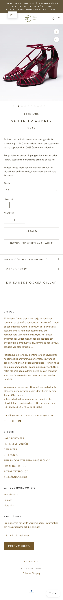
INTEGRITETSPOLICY (16, 471)
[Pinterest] (19, 421)
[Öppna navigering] (4, 18)
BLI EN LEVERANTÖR (16, 444)
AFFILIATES (10, 449)
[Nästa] (50, 106)
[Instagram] (12, 421)
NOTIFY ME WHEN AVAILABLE (31, 243)
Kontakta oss (11, 494)
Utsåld (31, 231)
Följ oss (8, 500)
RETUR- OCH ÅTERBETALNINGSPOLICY (27, 460)
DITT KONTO (11, 455)
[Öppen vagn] (59, 18)
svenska (30, 562)
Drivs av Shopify (31, 573)
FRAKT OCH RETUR (15, 466)
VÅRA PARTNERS (14, 438)
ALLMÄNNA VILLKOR (16, 477)
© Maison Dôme (31, 569)
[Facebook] (5, 421)
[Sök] (53, 18)
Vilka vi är (9, 505)
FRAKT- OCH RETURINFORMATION (27, 259)
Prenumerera (19, 546)
